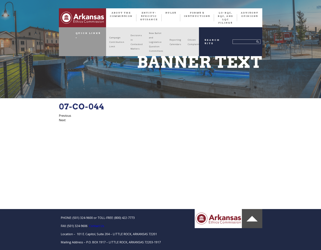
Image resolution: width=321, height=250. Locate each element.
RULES (170, 12)
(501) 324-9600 (82, 218)
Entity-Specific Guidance (149, 16)
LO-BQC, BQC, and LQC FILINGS (225, 17)
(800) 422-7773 (124, 218)
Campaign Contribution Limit (116, 42)
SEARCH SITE (212, 42)
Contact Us (96, 226)
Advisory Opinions (249, 14)
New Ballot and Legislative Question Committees (156, 42)
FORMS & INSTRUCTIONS (197, 14)
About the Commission (121, 14)
